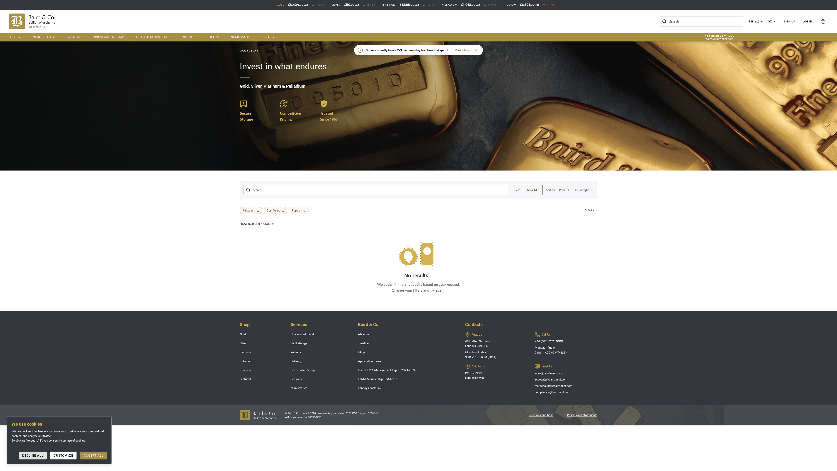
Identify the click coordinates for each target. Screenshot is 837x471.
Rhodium (245, 370)
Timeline (363, 343)
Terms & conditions (541, 415)
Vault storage (44, 37)
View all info (462, 50)
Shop (12, 37)
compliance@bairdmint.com (552, 392)
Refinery (74, 37)
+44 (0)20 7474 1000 (719, 35)
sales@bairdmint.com (719, 38)
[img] (32, 21)
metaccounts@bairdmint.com (553, 385)
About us (363, 334)
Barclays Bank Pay (369, 388)
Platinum (245, 352)
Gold (243, 334)
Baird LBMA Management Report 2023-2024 (386, 370)
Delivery (296, 361)
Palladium (249, 210)
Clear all (591, 210)
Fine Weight (581, 190)
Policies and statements (582, 415)
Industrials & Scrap (108, 37)
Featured (245, 379)
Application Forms (369, 361)
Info (267, 37)
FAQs (361, 352)
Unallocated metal (151, 37)
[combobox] (756, 21)
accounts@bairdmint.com (551, 379)
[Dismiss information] (476, 50)
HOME (244, 51)
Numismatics (241, 37)
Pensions (186, 37)
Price (562, 190)
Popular (297, 210)
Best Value (273, 210)
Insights (212, 37)
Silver (243, 343)
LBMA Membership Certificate (377, 379)
